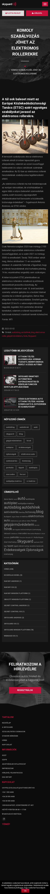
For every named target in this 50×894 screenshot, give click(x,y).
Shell (6, 542)
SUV (41, 542)
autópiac (10, 447)
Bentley (22, 512)
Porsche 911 (29, 537)
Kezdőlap (6, 723)
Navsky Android (11, 581)
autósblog (16, 332)
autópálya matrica (14, 481)
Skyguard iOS (10, 624)
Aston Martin (8, 499)
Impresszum (7, 768)
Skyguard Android (12, 618)
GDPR (4, 760)
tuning (26, 546)
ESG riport (7, 777)
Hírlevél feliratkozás (12, 773)
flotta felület (14, 13)
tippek (21, 468)
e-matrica (31, 481)
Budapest (7, 517)
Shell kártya (12, 542)
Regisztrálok (25, 690)
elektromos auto (28, 454)
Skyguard (32, 336)
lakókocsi (14, 533)
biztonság (26, 461)
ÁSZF (4, 755)
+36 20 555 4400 (8, 796)
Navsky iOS (9, 587)
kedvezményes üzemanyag (31, 530)
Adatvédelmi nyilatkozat (14, 764)
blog (33, 332)
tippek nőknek (19, 546)
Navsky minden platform (16, 593)
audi (15, 499)
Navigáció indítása (12, 814)
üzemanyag (8, 554)
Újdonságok (11, 454)
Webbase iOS (9, 636)
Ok (25, 891)
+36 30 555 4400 (8, 801)
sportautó (37, 542)
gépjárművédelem (14, 336)
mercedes (10, 474)
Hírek (6, 569)
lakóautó (7, 533)
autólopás (33, 468)
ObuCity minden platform (16, 599)
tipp (5, 546)
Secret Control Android (15, 605)
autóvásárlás (11, 461)
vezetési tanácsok (36, 546)
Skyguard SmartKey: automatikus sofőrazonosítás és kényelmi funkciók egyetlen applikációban (21, 381)
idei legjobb (16, 530)
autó (35, 427)
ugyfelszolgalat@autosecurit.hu (18, 788)
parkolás (10, 468)
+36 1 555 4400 (8, 792)
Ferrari (23, 474)
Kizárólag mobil (12, 575)
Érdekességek (25, 447)
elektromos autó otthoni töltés (21, 521)
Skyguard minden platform (17, 630)
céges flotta (15, 517)
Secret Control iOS (13, 612)
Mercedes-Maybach (34, 533)
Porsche (22, 537)
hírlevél (38, 13)
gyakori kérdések (10, 736)
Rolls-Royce (38, 537)
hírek (25, 336)
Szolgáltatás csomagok (13, 732)
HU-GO (37, 525)
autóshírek (25, 332)
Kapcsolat (7, 745)
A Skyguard (7, 727)
